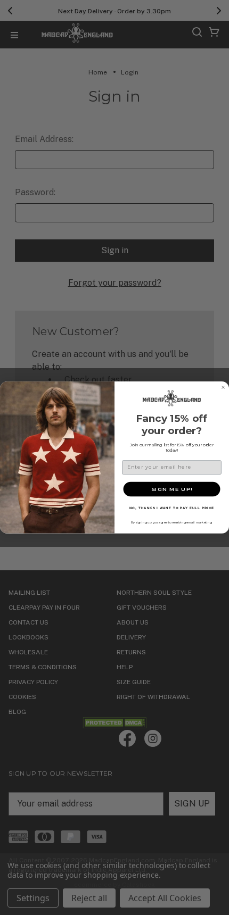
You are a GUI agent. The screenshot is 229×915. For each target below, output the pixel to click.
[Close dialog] (223, 387)
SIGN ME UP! (172, 489)
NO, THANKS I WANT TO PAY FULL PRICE (172, 508)
